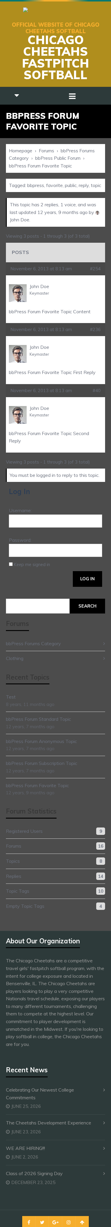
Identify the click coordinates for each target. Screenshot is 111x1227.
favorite (54, 185)
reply (84, 185)
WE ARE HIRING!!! (25, 1148)
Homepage (20, 151)
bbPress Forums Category (33, 643)
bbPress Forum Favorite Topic (37, 785)
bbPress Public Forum (58, 158)
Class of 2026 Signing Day (34, 1173)
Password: (20, 540)
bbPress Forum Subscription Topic (41, 763)
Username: (20, 510)
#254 (95, 268)
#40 (97, 390)
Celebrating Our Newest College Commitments (40, 1093)
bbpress (35, 185)
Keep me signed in (32, 564)
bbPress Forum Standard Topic (38, 719)
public (71, 185)
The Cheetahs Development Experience (48, 1123)
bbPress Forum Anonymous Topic (41, 741)
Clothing (14, 658)
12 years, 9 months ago (62, 212)
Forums (46, 151)
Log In (87, 578)
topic (96, 185)
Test (11, 697)
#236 (95, 329)
